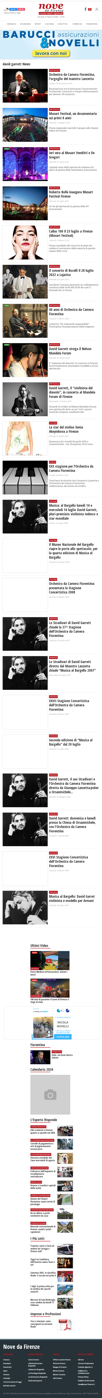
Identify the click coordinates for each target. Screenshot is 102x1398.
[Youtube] (90, 9)
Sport (38, 24)
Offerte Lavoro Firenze (62, 1359)
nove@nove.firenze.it (86, 1384)
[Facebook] (86, 9)
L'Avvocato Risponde (36, 1369)
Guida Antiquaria (35, 1380)
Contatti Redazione (86, 1363)
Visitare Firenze (59, 1363)
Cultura (49, 24)
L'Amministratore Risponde (35, 1364)
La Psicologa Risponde (37, 1373)
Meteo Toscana (59, 1374)
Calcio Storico (33, 1359)
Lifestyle (62, 24)
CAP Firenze (57, 1378)
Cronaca (11, 24)
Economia (25, 24)
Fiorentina (91, 24)
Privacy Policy (83, 1377)
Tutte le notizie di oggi (12, 1382)
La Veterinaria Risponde (37, 1377)
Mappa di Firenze (60, 1367)
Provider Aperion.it (85, 1367)
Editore (81, 1359)
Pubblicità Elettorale (86, 1380)
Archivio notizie (9, 1385)
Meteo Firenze (58, 1371)
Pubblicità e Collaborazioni (83, 1372)
